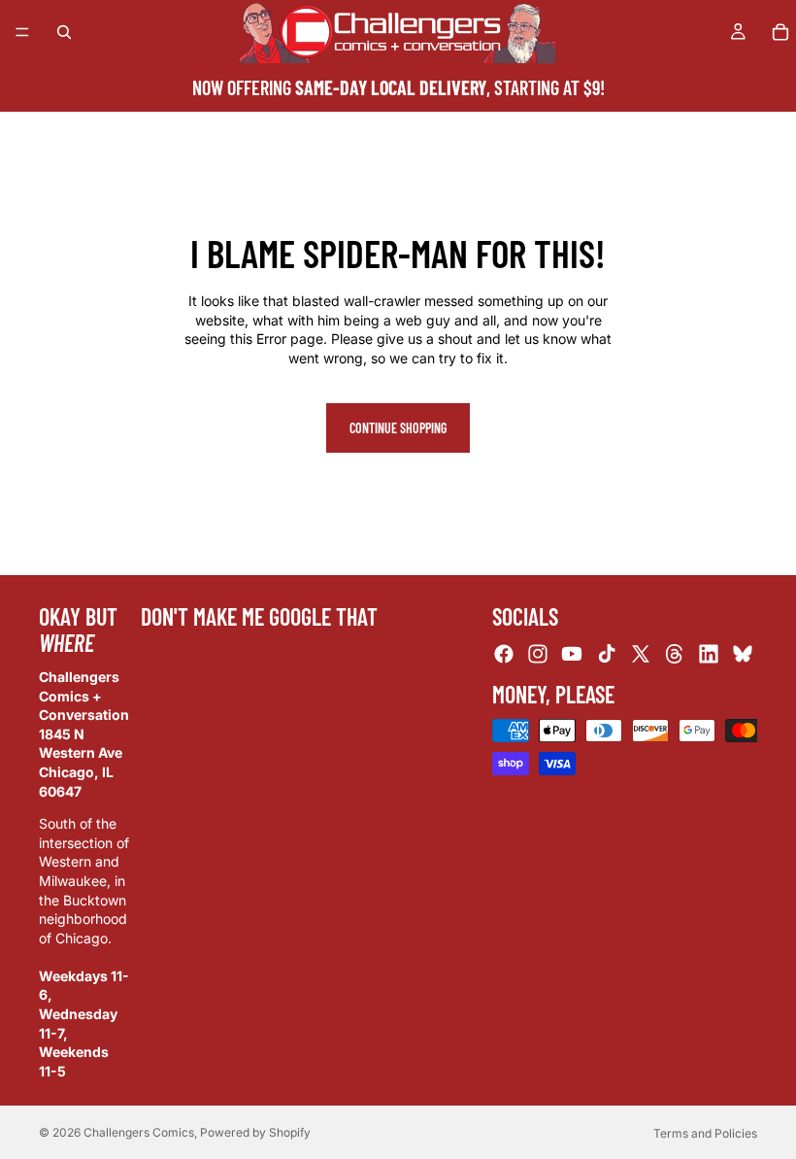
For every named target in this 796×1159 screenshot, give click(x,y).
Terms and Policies (705, 1133)
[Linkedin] (708, 653)
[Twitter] (640, 653)
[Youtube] (571, 653)
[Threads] (674, 653)
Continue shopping (398, 428)
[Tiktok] (606, 653)
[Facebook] (503, 653)
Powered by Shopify (255, 1132)
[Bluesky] (742, 653)
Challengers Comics (138, 1132)
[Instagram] (537, 653)
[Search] (64, 32)
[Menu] (22, 32)
